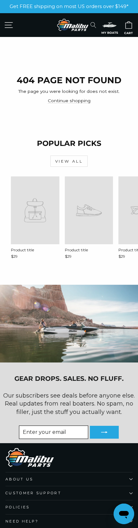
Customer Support (33, 493)
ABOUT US (19, 479)
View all (69, 161)
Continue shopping (69, 100)
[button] (109, 25)
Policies (17, 507)
